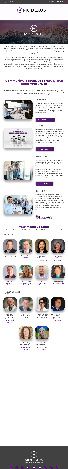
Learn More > (44, 183)
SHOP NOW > (45, 149)
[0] (63, 2)
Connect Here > (45, 120)
